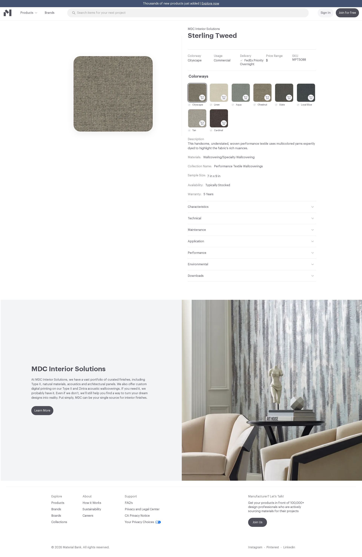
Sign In (326, 12)
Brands (49, 12)
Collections (59, 522)
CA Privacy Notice (137, 515)
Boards (56, 515)
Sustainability (92, 509)
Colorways (198, 76)
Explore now (210, 3)
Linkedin (289, 547)
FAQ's (129, 502)
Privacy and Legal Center (142, 509)
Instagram (255, 547)
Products (26, 12)
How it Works (92, 502)
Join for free (347, 12)
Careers (88, 515)
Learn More (42, 410)
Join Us (257, 522)
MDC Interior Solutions (204, 29)
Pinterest (272, 547)
